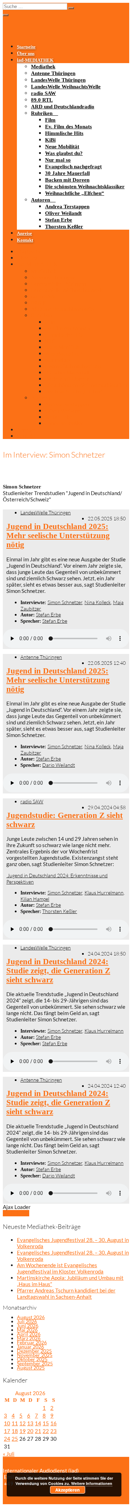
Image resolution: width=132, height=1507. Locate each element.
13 (30, 1423)
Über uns (25, 53)
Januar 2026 (30, 1347)
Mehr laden (16, 1213)
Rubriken (41, 113)
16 (53, 1423)
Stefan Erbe (58, 220)
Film (50, 120)
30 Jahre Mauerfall (67, 173)
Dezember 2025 (34, 1351)
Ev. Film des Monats (68, 126)
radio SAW (43, 93)
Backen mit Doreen (67, 180)
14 (38, 1423)
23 (53, 1431)
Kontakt (25, 240)
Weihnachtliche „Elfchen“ (74, 193)
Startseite (26, 47)
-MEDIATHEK (35, 60)
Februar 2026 (32, 1342)
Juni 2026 (27, 1326)
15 (46, 1423)
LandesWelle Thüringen (58, 80)
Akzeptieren (67, 1490)
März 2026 (28, 1338)
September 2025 (35, 1363)
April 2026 (28, 1334)
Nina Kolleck (97, 602)
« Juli (8, 1454)
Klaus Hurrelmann (104, 893)
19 (22, 1431)
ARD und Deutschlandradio (62, 106)
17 (7, 1431)
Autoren (40, 200)
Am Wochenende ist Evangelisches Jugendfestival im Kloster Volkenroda (60, 1268)
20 (30, 1431)
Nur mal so (58, 160)
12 (22, 1423)
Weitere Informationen (91, 1483)
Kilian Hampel (34, 899)
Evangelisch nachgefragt (73, 166)
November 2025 (34, 1355)
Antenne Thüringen (53, 73)
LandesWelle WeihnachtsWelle (66, 86)
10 (7, 1423)
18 (15, 1431)
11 (15, 1423)
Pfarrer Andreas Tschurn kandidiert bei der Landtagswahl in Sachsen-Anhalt (66, 1293)
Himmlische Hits (64, 133)
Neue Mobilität (62, 146)
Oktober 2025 (32, 1359)
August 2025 (31, 1368)
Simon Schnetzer (65, 602)
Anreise (24, 233)
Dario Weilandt (58, 765)
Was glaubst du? (64, 153)
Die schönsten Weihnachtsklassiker (85, 186)
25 (15, 1438)
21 (38, 1431)
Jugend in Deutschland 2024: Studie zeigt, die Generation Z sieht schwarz (58, 970)
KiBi (50, 140)
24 (7, 1438)
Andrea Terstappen (67, 206)
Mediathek (43, 66)
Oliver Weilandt (63, 213)
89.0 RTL (42, 100)
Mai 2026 (27, 1330)
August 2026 (31, 1317)
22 (46, 1431)
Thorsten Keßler (64, 226)
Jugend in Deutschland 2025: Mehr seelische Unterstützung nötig (58, 535)
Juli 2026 (27, 1321)
